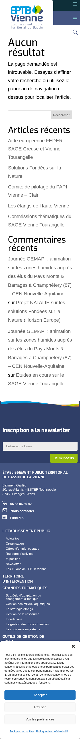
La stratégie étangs (19, 609)
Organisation (15, 543)
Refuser (40, 707)
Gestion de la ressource (22, 614)
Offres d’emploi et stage (22, 548)
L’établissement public (26, 531)
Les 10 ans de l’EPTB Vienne (26, 569)
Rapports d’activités (19, 553)
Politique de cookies (22, 731)
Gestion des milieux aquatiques (28, 604)
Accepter (40, 695)
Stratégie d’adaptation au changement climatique (23, 597)
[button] (73, 646)
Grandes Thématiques (25, 588)
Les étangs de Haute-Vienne (38, 206)
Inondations (14, 619)
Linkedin (17, 518)
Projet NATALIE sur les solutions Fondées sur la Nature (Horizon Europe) (36, 311)
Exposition (13, 558)
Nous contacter (22, 511)
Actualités (12, 538)
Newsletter (13, 564)
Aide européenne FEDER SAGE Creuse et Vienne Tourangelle (35, 149)
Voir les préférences (40, 719)
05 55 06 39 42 (21, 504)
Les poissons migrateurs (23, 629)
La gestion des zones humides (27, 624)
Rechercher (61, 115)
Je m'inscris (64, 458)
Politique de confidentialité (52, 731)
